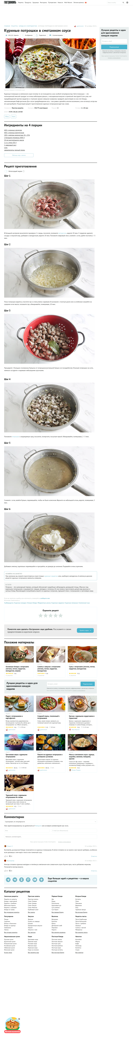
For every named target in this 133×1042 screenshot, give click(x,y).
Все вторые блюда (81, 912)
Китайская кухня (9, 946)
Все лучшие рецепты (10, 932)
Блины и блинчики (10, 923)
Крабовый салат (33, 910)
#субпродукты (9, 603)
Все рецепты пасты (81, 932)
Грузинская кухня (9, 941)
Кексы (53, 923)
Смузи (77, 950)
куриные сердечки (51, 576)
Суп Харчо (55, 910)
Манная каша (32, 946)
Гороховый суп (56, 905)
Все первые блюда (57, 912)
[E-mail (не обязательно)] (74, 830)
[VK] (15, 879)
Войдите (38, 826)
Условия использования (78, 690)
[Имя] (27, 830)
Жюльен (30, 919)
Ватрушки (55, 919)
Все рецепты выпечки (58, 932)
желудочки (62, 233)
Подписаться (87, 684)
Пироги (54, 930)
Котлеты (78, 899)
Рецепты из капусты (10, 899)
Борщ (53, 901)
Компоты (78, 948)
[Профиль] (127, 2)
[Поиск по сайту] (116, 2)
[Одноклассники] (21, 879)
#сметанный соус (84, 603)
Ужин (13, 116)
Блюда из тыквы (9, 910)
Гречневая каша (33, 939)
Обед (7, 116)
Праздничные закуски (35, 925)
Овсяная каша (32, 941)
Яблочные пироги (10, 905)
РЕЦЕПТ (8, 713)
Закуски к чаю (32, 930)
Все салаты (31, 912)
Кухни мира (8, 952)
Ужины (6, 930)
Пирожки (55, 928)
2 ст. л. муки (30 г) (10, 143)
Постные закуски (57, 941)
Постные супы (56, 944)
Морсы (77, 941)
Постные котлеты (57, 950)
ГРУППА (8, 664)
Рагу (76, 907)
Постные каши (56, 948)
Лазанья (78, 925)
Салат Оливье (32, 901)
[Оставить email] (63, 684)
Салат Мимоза (32, 907)
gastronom (80, 26)
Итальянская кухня (10, 944)
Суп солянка (56, 907)
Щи (53, 899)
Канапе (30, 923)
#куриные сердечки (57, 603)
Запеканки (7, 928)
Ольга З (10, 846)
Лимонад (78, 946)
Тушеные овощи (80, 910)
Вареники (78, 905)
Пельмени (78, 903)
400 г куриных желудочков (14, 133)
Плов (77, 901)
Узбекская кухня (9, 948)
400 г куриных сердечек (13, 130)
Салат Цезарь (32, 903)
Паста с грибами (80, 923)
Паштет (30, 928)
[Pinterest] (28, 879)
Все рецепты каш (33, 952)
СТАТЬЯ (71, 752)
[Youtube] (35, 879)
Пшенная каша (32, 948)
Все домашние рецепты (11, 912)
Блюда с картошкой (10, 901)
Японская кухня (9, 950)
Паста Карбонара (81, 919)
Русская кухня (8, 939)
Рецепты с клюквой (10, 907)
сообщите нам (45, 598)
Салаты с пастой (80, 928)
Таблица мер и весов (19, 155)
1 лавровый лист (10, 145)
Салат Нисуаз (32, 905)
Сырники (7, 921)
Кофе (77, 944)
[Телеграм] (8, 879)
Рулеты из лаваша (33, 921)
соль (5, 148)
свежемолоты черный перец (14, 150)
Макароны (78, 930)
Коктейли (78, 939)
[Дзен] (41, 879)
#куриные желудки (20, 603)
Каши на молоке (33, 950)
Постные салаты (57, 939)
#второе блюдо (31, 603)
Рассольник (55, 903)
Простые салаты (33, 899)
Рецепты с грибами (10, 903)
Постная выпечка (57, 946)
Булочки (54, 921)
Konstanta (10, 861)
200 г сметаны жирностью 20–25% (17, 135)
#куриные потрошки (71, 603)
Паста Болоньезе (80, 921)
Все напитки (79, 952)
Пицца (6, 919)
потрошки (16, 437)
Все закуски (32, 932)
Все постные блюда (58, 952)
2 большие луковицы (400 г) (14, 138)
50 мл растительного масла (14, 140)
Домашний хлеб (57, 925)
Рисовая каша (32, 944)
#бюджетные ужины (44, 603)
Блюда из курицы (9, 925)
